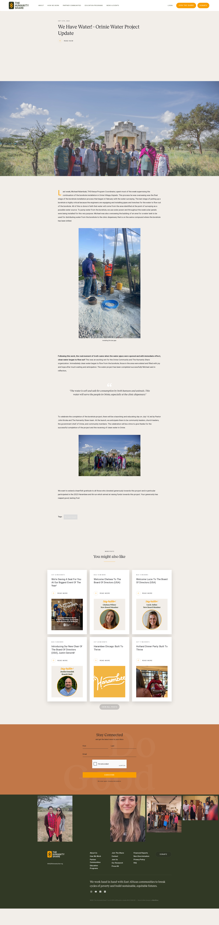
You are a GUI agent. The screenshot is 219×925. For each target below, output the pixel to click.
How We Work (95, 856)
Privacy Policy (139, 860)
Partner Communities (95, 861)
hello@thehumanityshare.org (55, 863)
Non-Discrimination (141, 856)
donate (163, 854)
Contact (115, 856)
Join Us (115, 860)
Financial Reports (141, 853)
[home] (19, 5)
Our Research (117, 863)
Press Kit (115, 866)
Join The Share (186, 5)
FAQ (135, 863)
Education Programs (94, 867)
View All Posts (109, 707)
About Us (93, 853)
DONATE (203, 5)
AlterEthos (155, 900)
